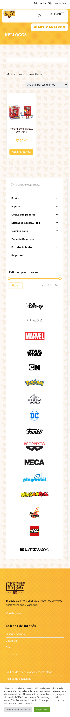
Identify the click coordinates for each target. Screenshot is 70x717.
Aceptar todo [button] (42, 709)
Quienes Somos (15, 634)
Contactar (12, 654)
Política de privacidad (18, 678)
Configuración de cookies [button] (18, 709)
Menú (57, 13)
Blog (8, 647)
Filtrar (16, 285)
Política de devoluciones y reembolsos (29, 672)
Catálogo (11, 640)
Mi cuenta (40, 3)
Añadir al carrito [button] (21, 152)
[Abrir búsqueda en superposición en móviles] (39, 16)
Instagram (14, 613)
